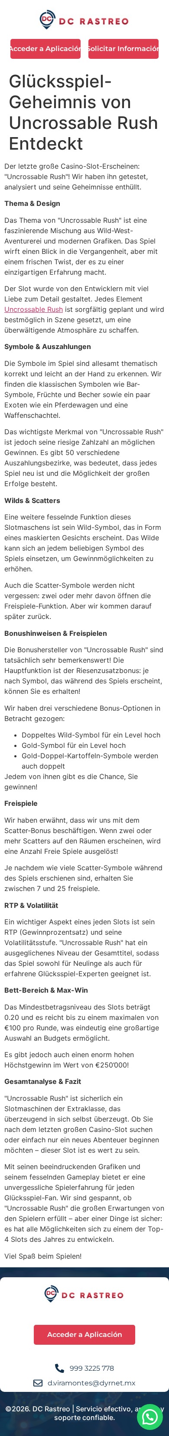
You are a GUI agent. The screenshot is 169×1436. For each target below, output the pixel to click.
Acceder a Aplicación (45, 49)
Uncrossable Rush (33, 309)
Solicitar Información (123, 49)
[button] (150, 1417)
